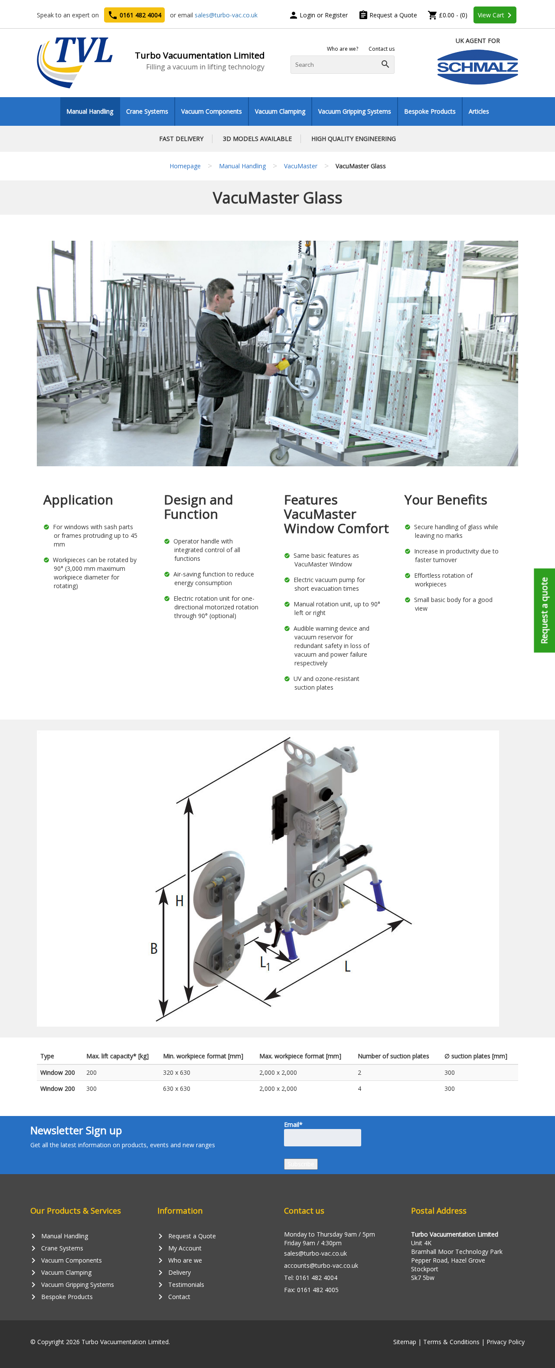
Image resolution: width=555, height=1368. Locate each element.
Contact (173, 1297)
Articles (479, 111)
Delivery (174, 1272)
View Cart (496, 15)
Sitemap (404, 1342)
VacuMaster (300, 166)
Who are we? (342, 48)
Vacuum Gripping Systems (354, 111)
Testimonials (180, 1285)
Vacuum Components (211, 111)
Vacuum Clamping (280, 111)
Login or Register (318, 15)
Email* (293, 1124)
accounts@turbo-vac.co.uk (321, 1265)
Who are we (179, 1260)
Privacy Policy (505, 1342)
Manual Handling (89, 111)
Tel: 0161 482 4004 (310, 1277)
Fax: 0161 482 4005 (311, 1290)
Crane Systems (147, 111)
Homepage (185, 166)
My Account (179, 1248)
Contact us (382, 48)
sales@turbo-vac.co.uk (226, 15)
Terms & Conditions (451, 1342)
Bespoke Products (430, 111)
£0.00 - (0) (447, 15)
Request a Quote (387, 15)
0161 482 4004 (134, 15)
